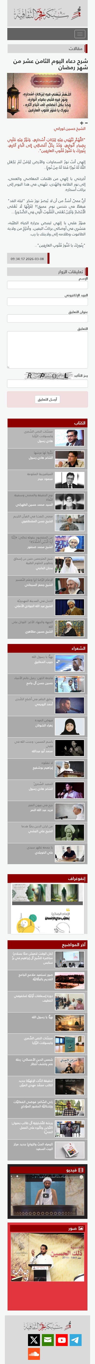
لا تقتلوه (47, 762)
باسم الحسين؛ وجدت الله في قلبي (34, 744)
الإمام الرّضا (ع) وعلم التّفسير (34, 579)
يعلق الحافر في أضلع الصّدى (34, 699)
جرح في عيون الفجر (40, 805)
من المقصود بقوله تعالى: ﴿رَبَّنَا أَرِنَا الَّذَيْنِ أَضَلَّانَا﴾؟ (32, 540)
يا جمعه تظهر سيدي (40, 847)
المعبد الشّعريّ (43, 783)
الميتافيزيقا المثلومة (40, 473)
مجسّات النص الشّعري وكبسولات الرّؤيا (38, 434)
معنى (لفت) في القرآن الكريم (33, 516)
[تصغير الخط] (86, 123)
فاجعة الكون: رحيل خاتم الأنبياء (33, 677)
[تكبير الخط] (82, 123)
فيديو (71, 1169)
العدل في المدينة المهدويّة (35, 600)
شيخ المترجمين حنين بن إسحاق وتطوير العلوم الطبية (33, 561)
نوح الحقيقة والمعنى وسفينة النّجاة (33, 497)
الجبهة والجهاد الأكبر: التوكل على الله (32, 624)
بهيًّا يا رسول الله (42, 656)
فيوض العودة (44, 720)
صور (73, 1228)
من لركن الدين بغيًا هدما (37, 826)
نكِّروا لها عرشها (43, 452)
